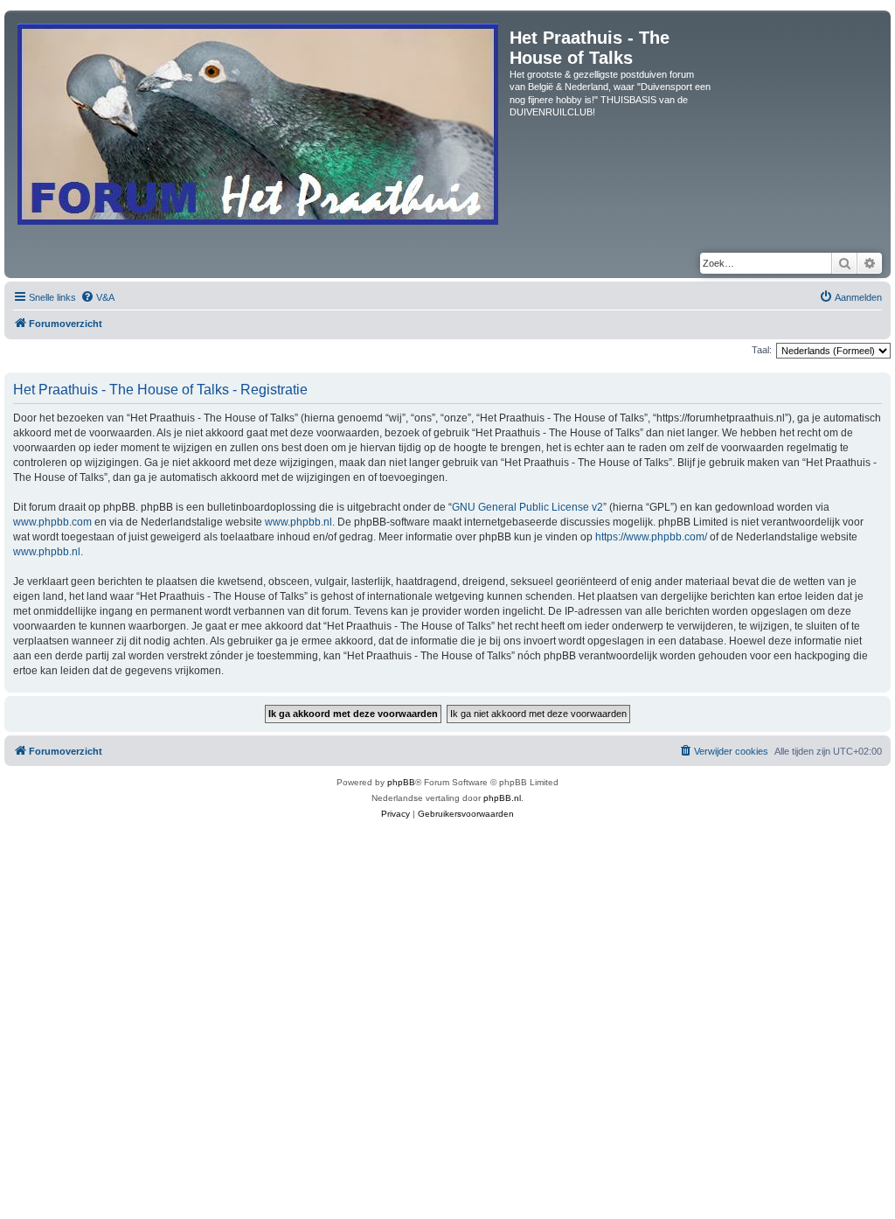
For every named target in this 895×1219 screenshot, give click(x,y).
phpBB (401, 782)
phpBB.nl (502, 798)
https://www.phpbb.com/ (651, 537)
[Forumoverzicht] (259, 120)
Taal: (762, 350)
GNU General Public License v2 (527, 507)
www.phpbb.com (52, 522)
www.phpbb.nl (298, 522)
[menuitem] (97, 297)
